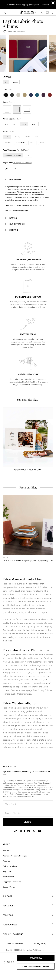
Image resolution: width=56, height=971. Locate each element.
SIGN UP (28, 822)
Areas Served (8, 876)
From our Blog (28, 487)
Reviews (6, 861)
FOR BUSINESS (10, 925)
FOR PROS (8, 915)
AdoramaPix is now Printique (15, 856)
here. (42, 270)
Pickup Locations (10, 866)
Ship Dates (7, 871)
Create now (36, 958)
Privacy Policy (40, 944)
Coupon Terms (9, 887)
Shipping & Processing (12, 882)
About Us (6, 850)
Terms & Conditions (14, 944)
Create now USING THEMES (36, 966)
